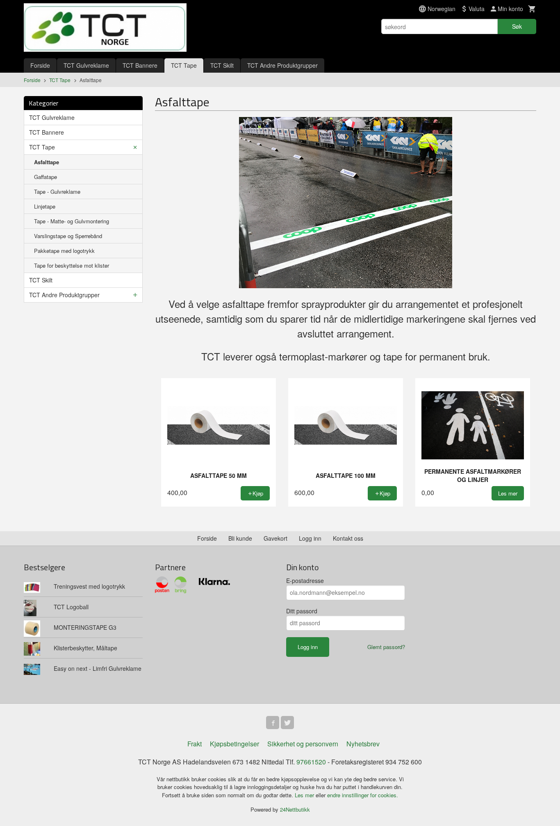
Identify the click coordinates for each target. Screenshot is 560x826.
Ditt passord (301, 611)
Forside (40, 65)
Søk (517, 26)
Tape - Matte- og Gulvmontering (71, 221)
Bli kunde (240, 538)
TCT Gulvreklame (86, 65)
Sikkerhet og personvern (302, 743)
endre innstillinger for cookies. (362, 795)
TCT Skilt (222, 65)
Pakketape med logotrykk (64, 251)
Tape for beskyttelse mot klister (71, 265)
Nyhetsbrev (363, 743)
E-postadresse (305, 580)
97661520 (311, 761)
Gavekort (275, 538)
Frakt (194, 743)
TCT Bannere (140, 65)
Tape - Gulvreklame (57, 191)
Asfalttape (46, 162)
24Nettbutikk (295, 809)
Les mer (305, 795)
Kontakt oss (348, 538)
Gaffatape (45, 177)
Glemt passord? (386, 647)
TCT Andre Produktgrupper (282, 65)
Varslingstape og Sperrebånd (68, 236)
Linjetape (44, 206)
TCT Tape (184, 65)
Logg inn (310, 538)
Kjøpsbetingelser (234, 743)
